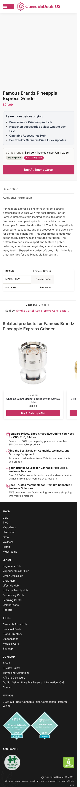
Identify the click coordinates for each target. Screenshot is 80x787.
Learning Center (12, 600)
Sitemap (8, 648)
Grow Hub (9, 580)
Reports (7, 609)
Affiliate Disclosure (14, 677)
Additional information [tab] (17, 197)
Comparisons (11, 604)
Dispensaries (10, 638)
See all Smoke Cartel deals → (52, 310)
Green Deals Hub (13, 575)
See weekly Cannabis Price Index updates (37, 140)
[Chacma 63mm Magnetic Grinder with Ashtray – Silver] (33, 363)
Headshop (9, 532)
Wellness (8, 541)
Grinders (44, 304)
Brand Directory (12, 633)
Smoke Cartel (25, 310)
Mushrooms (10, 551)
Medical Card (11, 643)
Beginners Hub (12, 566)
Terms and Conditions (16, 672)
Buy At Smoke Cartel (38, 169)
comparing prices (41, 441)
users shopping (63, 492)
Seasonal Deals (12, 629)
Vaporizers (9, 527)
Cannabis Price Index (16, 624)
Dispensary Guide (13, 595)
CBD (5, 517)
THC (5, 522)
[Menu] (8, 6)
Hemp (6, 546)
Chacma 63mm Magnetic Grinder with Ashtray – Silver (33, 400)
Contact (7, 687)
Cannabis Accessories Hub (27, 135)
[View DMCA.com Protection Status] (68, 762)
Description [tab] (10, 189)
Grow (6, 537)
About (6, 663)
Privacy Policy (11, 667)
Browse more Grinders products (30, 122)
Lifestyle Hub (11, 585)
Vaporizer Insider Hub (16, 570)
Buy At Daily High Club (33, 413)
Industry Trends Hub (15, 590)
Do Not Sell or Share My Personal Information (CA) (33, 682)
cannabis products (36, 475)
